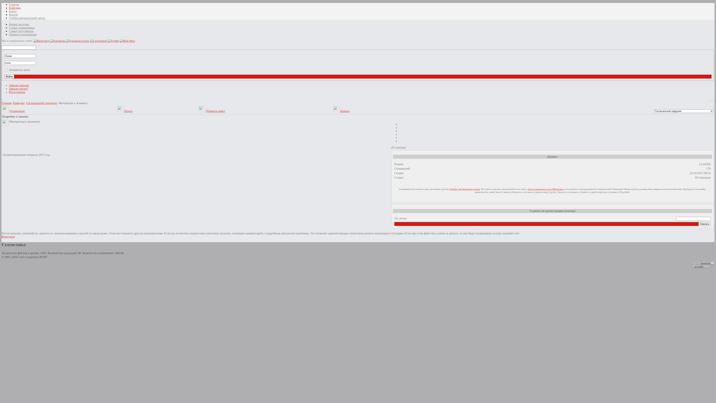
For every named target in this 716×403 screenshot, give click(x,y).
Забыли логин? (18, 88)
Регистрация (17, 92)
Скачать (704, 224)
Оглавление (17, 111)
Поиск (128, 111)
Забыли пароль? (19, 85)
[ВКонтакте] (1, 98)
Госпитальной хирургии (41, 103)
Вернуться (8, 236)
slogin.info (711, 100)
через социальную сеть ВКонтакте (545, 189)
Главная (6, 103)
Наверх (345, 111)
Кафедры (19, 103)
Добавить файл (215, 111)
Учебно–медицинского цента (464, 189)
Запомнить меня (19, 69)
